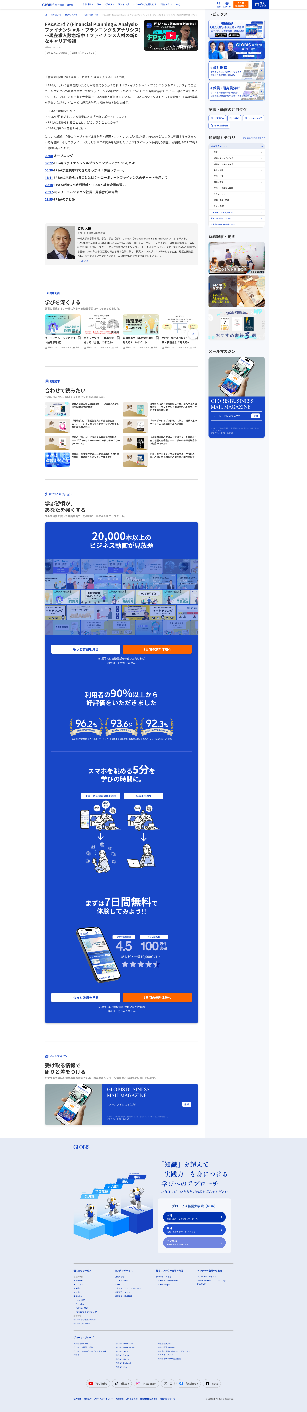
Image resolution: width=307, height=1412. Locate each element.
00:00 (49, 156)
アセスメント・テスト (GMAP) (128, 1288)
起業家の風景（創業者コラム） (224, 224)
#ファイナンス (88, 53)
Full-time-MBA (82, 1308)
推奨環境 (119, 1399)
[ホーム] (46, 15)
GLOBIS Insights (163, 1284)
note (215, 1383)
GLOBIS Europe (122, 1355)
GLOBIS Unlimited (82, 1323)
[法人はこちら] (260, 4)
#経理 (74, 53)
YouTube (101, 1383)
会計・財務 (218, 170)
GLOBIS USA (121, 1367)
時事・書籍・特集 (91, 15)
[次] (193, 334)
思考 (216, 152)
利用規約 (87, 1399)
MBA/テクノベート (72, 15)
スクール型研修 (121, 1280)
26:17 (49, 192)
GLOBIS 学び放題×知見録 (84, 1319)
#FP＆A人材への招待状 (57, 53)
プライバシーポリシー (103, 1399)
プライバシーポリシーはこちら (118, 1119)
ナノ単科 (178, 1242)
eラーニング (120, 1284)
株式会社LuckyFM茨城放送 (169, 1358)
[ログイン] (227, 4)
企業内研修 (119, 1276)
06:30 (49, 170)
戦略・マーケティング (223, 158)
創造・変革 (218, 182)
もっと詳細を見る (85, 649)
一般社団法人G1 (165, 1343)
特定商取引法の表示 (148, 1399)
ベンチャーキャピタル (206, 1276)
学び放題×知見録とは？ (253, 137)
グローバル (218, 176)
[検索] (219, 4)
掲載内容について (167, 1399)
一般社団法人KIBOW (166, 1347)
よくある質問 (132, 1399)
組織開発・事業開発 (123, 1296)
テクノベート (219, 194)
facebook (192, 1383)
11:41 (49, 177)
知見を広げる (56, 15)
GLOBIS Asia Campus (125, 1347)
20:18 (49, 185)
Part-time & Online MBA (86, 1312)
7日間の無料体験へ (157, 649)
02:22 (49, 163)
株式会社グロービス (82, 1343)
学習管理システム (122, 1292)
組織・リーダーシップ (223, 164)
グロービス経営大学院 (223, 188)
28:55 (49, 199)
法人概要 (77, 1399)
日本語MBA (79, 1280)
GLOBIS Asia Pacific (124, 1343)
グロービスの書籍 (163, 1276)
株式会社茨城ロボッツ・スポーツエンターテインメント (174, 1353)
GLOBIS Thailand (123, 1363)
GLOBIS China (122, 1351)
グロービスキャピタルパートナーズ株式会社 (90, 1353)
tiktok (125, 1383)
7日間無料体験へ (241, 4)
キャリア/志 (219, 206)
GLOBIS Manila (122, 1359)
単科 (181, 1229)
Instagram (149, 1383)
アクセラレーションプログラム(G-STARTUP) (212, 1282)
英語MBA (78, 1296)
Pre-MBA (80, 1304)
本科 (182, 1217)
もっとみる (83, 261)
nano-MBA (80, 1300)
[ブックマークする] (79, 338)
